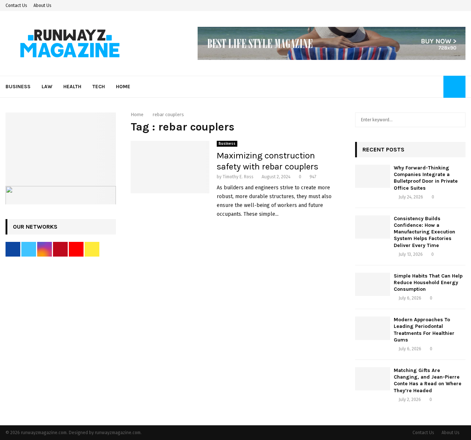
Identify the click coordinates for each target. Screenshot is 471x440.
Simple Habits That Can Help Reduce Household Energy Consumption (428, 282)
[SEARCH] (457, 119)
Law (47, 86)
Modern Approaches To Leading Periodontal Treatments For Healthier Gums (424, 329)
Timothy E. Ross (238, 176)
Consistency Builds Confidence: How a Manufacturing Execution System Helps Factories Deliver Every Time (424, 231)
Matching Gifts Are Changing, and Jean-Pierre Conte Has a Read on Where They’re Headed (427, 380)
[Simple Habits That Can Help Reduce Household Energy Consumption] (372, 284)
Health (72, 86)
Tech (98, 86)
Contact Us (16, 5)
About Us (42, 5)
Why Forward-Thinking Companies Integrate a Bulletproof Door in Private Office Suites (426, 178)
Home (123, 86)
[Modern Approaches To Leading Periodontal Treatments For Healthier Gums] (372, 328)
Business (18, 86)
